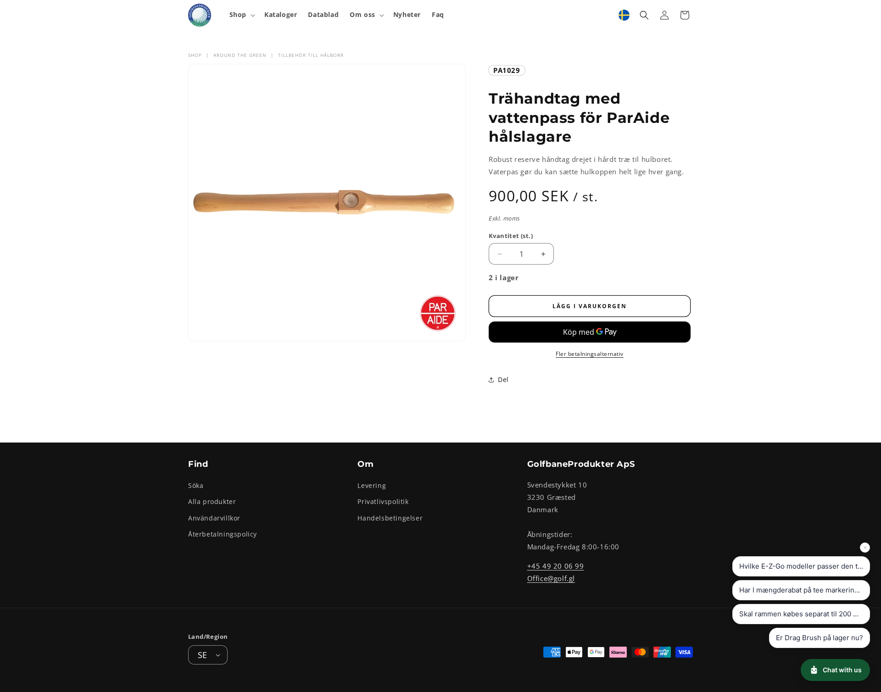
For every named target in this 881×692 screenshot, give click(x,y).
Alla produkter (212, 502)
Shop (195, 55)
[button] (241, 14)
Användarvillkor (214, 518)
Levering (371, 485)
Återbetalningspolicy (222, 534)
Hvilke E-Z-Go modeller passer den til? (802, 566)
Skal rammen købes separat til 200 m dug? (804, 613)
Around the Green (240, 55)
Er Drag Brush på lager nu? (819, 637)
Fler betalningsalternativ (590, 354)
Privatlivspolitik (382, 502)
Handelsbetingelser (390, 518)
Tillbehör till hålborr (311, 55)
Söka (195, 485)
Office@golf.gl (551, 578)
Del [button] (503, 379)
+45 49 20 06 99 (555, 565)
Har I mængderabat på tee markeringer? (804, 590)
